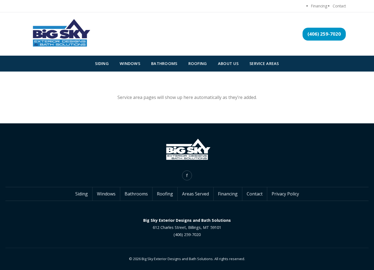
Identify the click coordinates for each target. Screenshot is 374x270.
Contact (339, 5)
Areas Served (195, 194)
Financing (319, 5)
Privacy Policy (285, 194)
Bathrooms (164, 63)
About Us (228, 63)
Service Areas (264, 63)
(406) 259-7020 (324, 34)
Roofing (197, 63)
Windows (130, 63)
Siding (102, 63)
